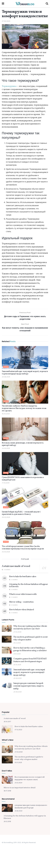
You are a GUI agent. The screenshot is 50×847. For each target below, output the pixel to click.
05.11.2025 (17, 643)
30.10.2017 (7, 722)
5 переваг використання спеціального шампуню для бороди (31, 806)
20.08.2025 (6, 377)
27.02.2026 (17, 632)
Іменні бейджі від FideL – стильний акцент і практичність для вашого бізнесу (21, 513)
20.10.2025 (17, 665)
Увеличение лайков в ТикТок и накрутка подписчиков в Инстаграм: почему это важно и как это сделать (24, 408)
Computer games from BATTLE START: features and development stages (30, 660)
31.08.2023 (18, 811)
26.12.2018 (7, 821)
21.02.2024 (18, 783)
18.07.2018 (7, 791)
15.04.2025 (6, 414)
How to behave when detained (21, 609)
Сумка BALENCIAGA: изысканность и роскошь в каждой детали (23, 478)
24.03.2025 (6, 448)
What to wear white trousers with (23, 594)
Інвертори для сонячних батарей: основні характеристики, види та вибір (28, 686)
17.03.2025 (5, 483)
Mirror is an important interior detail (19, 787)
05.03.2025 (6, 517)
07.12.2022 (18, 730)
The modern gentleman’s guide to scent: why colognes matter (30, 638)
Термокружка (9, 86)
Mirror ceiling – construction (21, 602)
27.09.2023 (6, 21)
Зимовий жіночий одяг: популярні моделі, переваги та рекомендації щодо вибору (25, 372)
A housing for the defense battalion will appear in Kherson (28, 585)
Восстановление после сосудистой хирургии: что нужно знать (30, 778)
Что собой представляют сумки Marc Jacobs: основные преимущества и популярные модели (23, 547)
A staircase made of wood (16, 566)
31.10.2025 (17, 654)
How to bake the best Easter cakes (22, 576)
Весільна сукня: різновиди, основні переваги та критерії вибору (22, 444)
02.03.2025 (6, 552)
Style (6, 367)
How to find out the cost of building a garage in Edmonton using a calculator (30, 649)
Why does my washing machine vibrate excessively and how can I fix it (30, 627)
